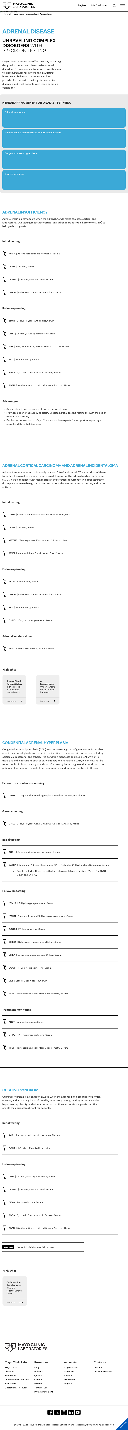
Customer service (103, 1371)
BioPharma (10, 1375)
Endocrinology (32, 14)
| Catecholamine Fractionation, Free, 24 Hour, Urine (40, 514)
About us (9, 1371)
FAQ (36, 1367)
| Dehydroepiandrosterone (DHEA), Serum (35, 954)
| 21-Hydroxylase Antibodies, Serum (31, 320)
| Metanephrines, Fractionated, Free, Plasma (36, 553)
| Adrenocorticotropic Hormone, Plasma (34, 253)
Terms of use (40, 1387)
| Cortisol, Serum (21, 266)
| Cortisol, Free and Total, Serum (31, 279)
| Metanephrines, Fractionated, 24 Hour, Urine (38, 540)
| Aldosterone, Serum (24, 581)
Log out (68, 1383)
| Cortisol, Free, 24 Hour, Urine (29, 1148)
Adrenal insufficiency (15, 112)
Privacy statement (43, 1391)
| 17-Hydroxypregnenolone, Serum (31, 903)
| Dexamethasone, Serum (26, 1202)
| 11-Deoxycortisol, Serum (27, 929)
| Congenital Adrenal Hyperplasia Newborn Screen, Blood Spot (47, 795)
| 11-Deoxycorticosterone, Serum (30, 967)
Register (82, 5)
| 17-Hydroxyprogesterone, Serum (30, 620)
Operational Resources (17, 1387)
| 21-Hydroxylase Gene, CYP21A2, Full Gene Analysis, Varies (44, 823)
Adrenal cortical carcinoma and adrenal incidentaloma (33, 132)
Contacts (98, 1367)
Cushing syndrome (14, 174)
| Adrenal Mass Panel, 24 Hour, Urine (31, 648)
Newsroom (10, 1383)
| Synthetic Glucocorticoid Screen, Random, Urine (39, 385)
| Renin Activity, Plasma (24, 359)
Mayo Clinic (11, 1367)
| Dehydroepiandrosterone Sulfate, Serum (35, 292)
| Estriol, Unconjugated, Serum (28, 980)
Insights (38, 1383)
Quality (38, 1375)
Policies (38, 1371)
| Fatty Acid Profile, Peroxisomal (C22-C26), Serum (39, 346)
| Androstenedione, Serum (26, 1021)
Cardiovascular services (17, 1379)
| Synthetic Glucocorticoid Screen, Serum (35, 372)
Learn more (8, 1247)
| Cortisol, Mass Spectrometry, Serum (32, 333)
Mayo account (71, 1367)
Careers (38, 1379)
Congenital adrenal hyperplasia (21, 153)
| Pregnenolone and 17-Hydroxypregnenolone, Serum (41, 916)
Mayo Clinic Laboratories (14, 14)
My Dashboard (99, 5)
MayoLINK (69, 1371)
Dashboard (70, 1379)
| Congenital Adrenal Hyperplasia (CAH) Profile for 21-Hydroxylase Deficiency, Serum (59, 864)
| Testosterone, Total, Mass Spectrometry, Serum (38, 993)
